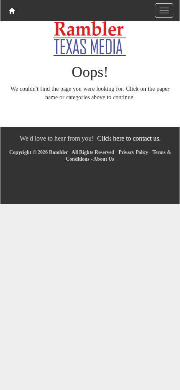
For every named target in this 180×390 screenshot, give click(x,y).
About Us (103, 159)
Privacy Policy (133, 152)
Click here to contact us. (129, 138)
